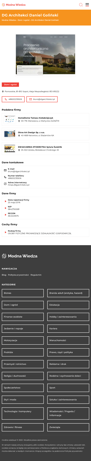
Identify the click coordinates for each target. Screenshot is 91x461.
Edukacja (54, 305)
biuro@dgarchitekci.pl (44, 99)
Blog (4, 275)
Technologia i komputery (17, 411)
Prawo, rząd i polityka (61, 352)
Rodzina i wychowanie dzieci (65, 376)
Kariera (53, 328)
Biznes (7, 293)
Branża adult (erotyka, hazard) (65, 293)
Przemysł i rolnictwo (15, 364)
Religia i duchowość (15, 376)
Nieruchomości (57, 340)
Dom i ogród (10, 84)
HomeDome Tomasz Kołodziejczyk (35, 118)
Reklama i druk (57, 364)
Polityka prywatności (18, 275)
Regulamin (36, 275)
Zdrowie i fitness (13, 427)
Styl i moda (10, 399)
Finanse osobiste (13, 316)
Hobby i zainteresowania (63, 316)
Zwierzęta (54, 427)
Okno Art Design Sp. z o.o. (31, 132)
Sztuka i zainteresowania (63, 399)
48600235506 (15, 99)
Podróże (8, 352)
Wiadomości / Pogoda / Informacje (62, 413)
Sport (52, 387)
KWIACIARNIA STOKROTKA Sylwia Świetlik (40, 147)
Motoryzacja (10, 340)
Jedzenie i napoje (13, 328)
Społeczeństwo (12, 387)
